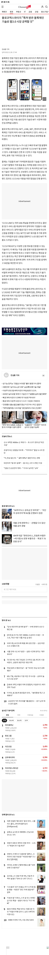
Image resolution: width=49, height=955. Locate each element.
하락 (18, 715)
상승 (7, 715)
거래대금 (30, 715)
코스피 (11, 721)
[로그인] (42, 6)
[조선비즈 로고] (24, 7)
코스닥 (19, 721)
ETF (26, 721)
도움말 (37, 584)
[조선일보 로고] (5, 2)
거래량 (41, 715)
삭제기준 (44, 584)
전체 (4, 721)
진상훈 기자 (5, 49)
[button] (2, 6)
